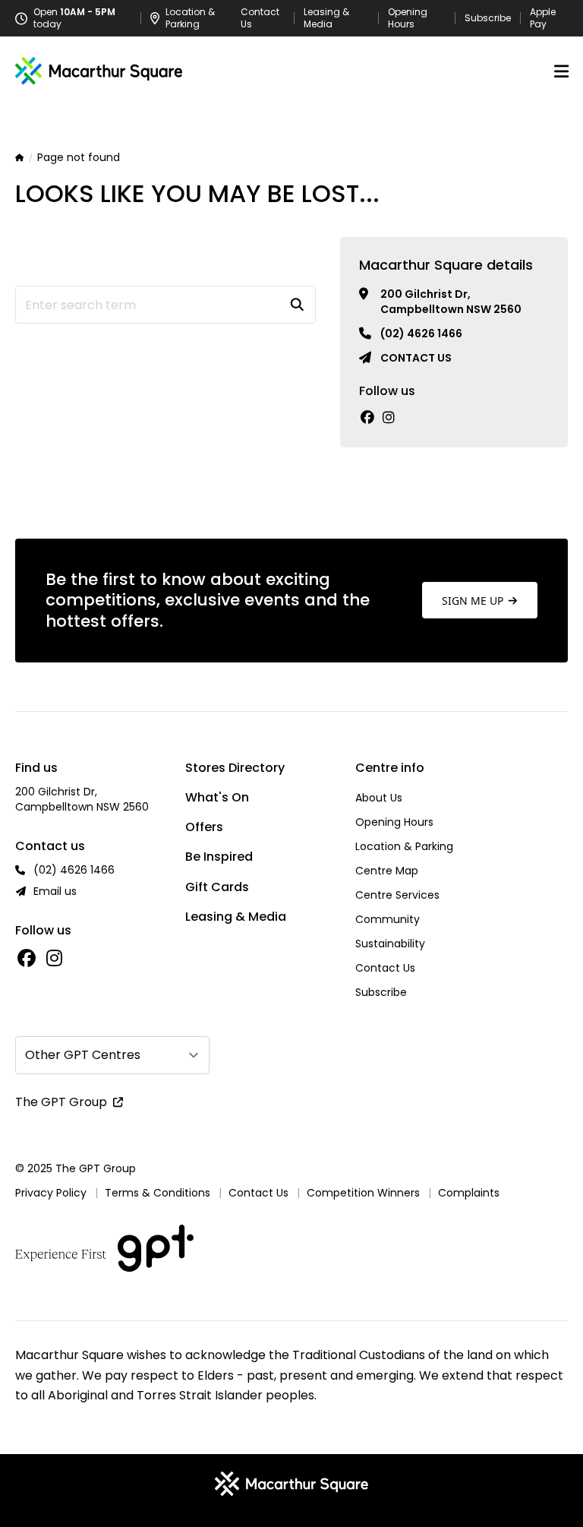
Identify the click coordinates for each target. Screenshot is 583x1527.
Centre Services (397, 895)
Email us (55, 891)
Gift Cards (217, 887)
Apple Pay (543, 18)
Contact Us (260, 18)
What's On (217, 797)
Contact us (416, 357)
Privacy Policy (51, 1192)
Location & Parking (404, 846)
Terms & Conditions (157, 1192)
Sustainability (390, 943)
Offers (204, 827)
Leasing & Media (326, 18)
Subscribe (488, 18)
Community (387, 919)
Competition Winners (363, 1192)
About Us (378, 797)
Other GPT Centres (82, 1055)
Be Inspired (219, 856)
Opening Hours (407, 18)
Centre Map (386, 870)
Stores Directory (235, 767)
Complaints (468, 1192)
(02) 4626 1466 (421, 333)
